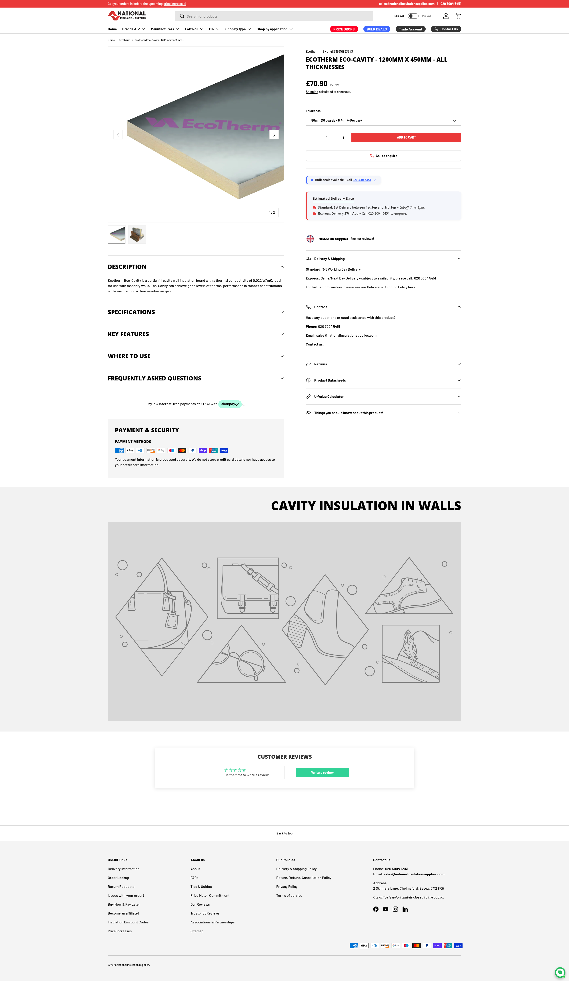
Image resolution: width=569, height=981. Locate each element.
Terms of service (289, 895)
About (195, 868)
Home (112, 29)
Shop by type (235, 29)
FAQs (194, 877)
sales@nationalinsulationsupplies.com (407, 4)
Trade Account (410, 29)
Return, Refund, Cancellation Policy (303, 877)
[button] (458, 16)
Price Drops (344, 29)
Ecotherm (124, 40)
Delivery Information (124, 868)
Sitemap (196, 931)
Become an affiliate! (123, 913)
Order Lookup (118, 877)
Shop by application (272, 29)
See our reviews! (362, 239)
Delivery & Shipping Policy (387, 287)
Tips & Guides (201, 886)
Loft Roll (191, 29)
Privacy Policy (287, 886)
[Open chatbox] (560, 972)
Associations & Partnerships (212, 922)
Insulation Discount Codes (128, 922)
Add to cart (406, 137)
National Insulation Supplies (133, 964)
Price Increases (120, 931)
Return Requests (121, 886)
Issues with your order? (126, 895)
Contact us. (315, 344)
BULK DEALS (377, 29)
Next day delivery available (126, 4)
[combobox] (274, 16)
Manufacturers (162, 29)
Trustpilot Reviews (205, 913)
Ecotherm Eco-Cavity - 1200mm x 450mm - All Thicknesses (161, 40)
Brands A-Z (131, 29)
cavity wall (171, 280)
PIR (211, 29)
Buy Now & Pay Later (124, 904)
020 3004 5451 (451, 4)
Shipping (312, 92)
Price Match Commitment (210, 895)
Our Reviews (200, 904)
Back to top (284, 833)
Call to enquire (386, 156)
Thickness (313, 111)
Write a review (322, 772)
